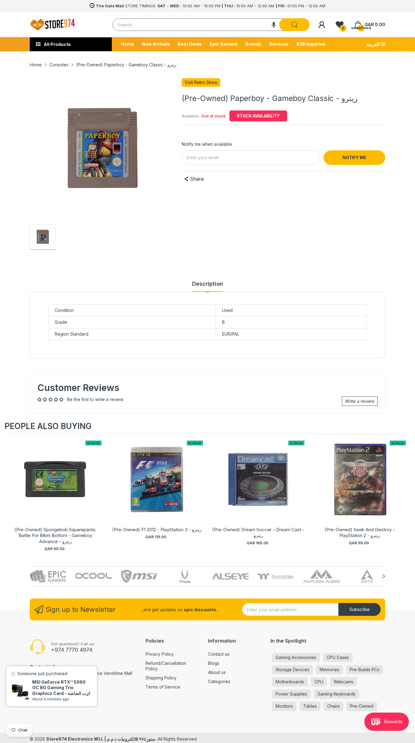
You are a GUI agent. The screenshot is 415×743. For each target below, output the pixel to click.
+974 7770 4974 (71, 650)
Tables (310, 706)
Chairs (333, 706)
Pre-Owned (361, 706)
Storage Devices (292, 669)
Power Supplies (291, 693)
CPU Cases (338, 657)
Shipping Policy (161, 677)
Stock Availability (258, 115)
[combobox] (211, 24)
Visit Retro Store (201, 82)
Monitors (284, 706)
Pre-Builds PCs (364, 669)
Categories (219, 681)
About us (217, 672)
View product (55, 486)
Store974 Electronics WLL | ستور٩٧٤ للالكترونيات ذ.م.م (101, 738)
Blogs (213, 663)
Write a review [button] (359, 401)
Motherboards (290, 681)
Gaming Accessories (296, 657)
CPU (318, 681)
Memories (329, 669)
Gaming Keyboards (336, 693)
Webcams (343, 681)
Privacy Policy (160, 654)
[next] (404, 492)
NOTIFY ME (354, 157)
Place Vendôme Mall (111, 673)
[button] (273, 24)
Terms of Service (163, 686)
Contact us (218, 654)
